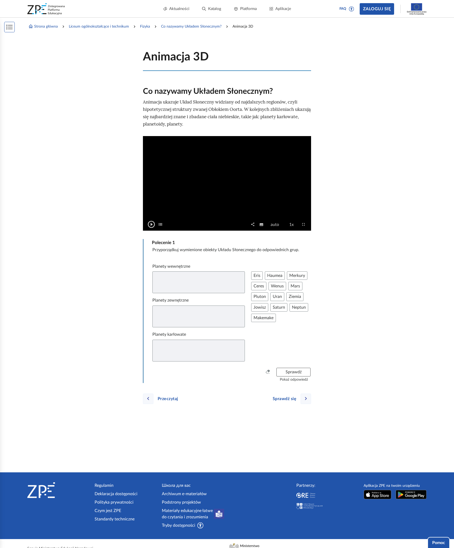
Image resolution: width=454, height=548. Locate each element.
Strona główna (46, 26)
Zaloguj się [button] (377, 9)
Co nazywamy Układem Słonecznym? (191, 26)
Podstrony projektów (181, 502)
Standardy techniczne (115, 519)
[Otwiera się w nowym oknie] (377, 494)
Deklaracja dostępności (116, 494)
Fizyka (145, 26)
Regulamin (104, 485)
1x (293, 225)
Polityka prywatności (114, 502)
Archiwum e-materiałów (184, 494)
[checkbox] (160, 224)
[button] (351, 9)
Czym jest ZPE (108, 511)
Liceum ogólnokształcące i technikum (99, 26)
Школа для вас (176, 485)
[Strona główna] (58, 490)
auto (276, 225)
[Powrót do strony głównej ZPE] (46, 9)
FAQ (342, 9)
